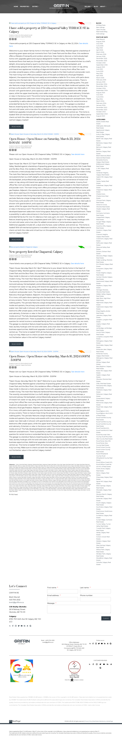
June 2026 (99, 46)
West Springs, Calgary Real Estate (34, 490)
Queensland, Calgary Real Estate (69, 480)
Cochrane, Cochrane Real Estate (83, 468)
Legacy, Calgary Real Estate (58, 475)
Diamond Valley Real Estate (38, 471)
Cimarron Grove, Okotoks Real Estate (55, 468)
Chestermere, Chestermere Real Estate (23, 468)
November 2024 (101, 86)
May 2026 (99, 48)
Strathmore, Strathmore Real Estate (79, 487)
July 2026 (99, 43)
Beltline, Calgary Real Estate (37, 465)
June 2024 (99, 97)
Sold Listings (100, 34)
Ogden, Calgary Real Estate (71, 478)
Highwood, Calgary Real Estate (69, 474)
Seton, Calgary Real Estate (30, 485)
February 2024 (101, 103)
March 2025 (100, 78)
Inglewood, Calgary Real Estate (83, 474)
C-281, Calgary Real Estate (18, 467)
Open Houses (100, 29)
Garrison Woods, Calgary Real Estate (61, 473)
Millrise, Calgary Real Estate (29, 478)
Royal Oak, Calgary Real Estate (15, 481)
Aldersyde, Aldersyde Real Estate (35, 464)
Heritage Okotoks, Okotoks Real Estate (23, 474)
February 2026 (101, 54)
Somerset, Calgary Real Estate (35, 487)
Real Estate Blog (101, 31)
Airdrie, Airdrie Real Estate (21, 464)
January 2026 (100, 56)
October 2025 (101, 63)
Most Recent (100, 39)
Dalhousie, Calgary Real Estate (24, 471)
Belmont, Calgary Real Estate (24, 465)
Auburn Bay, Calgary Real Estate (64, 464)
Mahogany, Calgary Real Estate (34, 477)
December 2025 (101, 58)
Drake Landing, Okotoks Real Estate (81, 471)
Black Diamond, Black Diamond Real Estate (53, 465)
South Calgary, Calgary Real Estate (49, 487)
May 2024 (99, 99)
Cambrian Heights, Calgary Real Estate (32, 467)
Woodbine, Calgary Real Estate (79, 490)
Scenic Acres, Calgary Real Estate (17, 485)
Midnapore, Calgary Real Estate (16, 478)
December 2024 (101, 84)
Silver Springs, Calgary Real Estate (72, 485)
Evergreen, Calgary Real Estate (30, 473)
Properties (24, 6)
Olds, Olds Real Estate (14, 480)
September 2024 (102, 90)
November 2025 (101, 60)
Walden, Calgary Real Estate (21, 490)
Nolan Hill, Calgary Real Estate (57, 478)
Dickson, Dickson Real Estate (50, 471)
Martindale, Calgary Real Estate (48, 477)
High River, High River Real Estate (54, 474)
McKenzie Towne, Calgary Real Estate (79, 477)
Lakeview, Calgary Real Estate (30, 475)
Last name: (84, 588)
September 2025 (102, 65)
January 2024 (100, 105)
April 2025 (99, 75)
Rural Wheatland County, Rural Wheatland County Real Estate (46, 484)
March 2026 (100, 52)
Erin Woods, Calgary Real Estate (16, 473)
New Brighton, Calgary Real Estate (43, 478)
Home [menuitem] (16, 6)
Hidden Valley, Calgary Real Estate (39, 474)
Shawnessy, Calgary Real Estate (43, 485)
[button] (10, 626)
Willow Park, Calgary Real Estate (50, 490)
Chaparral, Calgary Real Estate (23, 36)
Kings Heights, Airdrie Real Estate (16, 475)
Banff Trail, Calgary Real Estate (78, 464)
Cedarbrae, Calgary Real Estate (74, 467)
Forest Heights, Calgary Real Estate (45, 473)
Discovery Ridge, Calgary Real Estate (65, 471)
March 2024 (100, 101)
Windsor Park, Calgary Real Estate (64, 490)
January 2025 (100, 82)
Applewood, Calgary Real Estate (49, 464)
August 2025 (100, 67)
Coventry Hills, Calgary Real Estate (46, 470)
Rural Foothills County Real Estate (56, 481)
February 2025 (101, 80)
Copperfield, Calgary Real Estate (16, 470)
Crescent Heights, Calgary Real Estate (75, 470)
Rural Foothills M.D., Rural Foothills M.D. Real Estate (20, 483)
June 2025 (99, 71)
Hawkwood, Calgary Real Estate (76, 473)
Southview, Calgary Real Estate (64, 487)
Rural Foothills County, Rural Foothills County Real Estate (76, 481)
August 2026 (100, 41)
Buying (35, 6)
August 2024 (100, 92)
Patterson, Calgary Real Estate (54, 480)
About (102, 6)
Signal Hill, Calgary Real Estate (57, 485)
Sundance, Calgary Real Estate (15, 488)
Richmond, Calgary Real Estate (83, 480)
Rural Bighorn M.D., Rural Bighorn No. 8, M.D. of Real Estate (35, 481)
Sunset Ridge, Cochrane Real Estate (31, 488)
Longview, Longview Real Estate (20, 477)
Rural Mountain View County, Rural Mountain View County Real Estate (47, 483)
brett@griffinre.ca (16, 602)
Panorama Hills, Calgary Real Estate (27, 480)
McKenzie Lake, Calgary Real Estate (63, 477)
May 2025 (99, 73)
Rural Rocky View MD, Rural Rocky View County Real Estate (76, 483)
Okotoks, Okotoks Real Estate (83, 478)
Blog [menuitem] (96, 6)
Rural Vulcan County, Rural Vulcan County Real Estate (21, 484)
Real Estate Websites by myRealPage (103, 721)
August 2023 (100, 116)
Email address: (53, 595)
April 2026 (99, 50)
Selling (87, 6)
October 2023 (101, 112)
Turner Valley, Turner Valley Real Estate (47, 488)
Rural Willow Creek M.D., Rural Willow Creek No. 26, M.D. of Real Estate (76, 484)
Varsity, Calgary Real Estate (77, 488)
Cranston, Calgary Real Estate (60, 470)
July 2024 (99, 95)
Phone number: (86, 595)
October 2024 (101, 88)
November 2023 (101, 109)
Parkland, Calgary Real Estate (41, 480)
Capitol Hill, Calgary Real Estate (48, 467)
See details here (77, 154)
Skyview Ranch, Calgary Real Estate (20, 487)
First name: (52, 588)
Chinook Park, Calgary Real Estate (39, 468)
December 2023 (101, 107)
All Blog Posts (100, 25)
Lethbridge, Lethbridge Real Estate (71, 475)
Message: (51, 603)
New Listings (100, 27)
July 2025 (99, 69)
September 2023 (102, 114)
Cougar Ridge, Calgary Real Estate (30, 470)
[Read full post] (50, 24)
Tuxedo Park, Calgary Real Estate (64, 488)
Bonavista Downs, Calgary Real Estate (71, 465)
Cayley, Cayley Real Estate (61, 467)
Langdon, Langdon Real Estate (44, 475)
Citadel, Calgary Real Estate (69, 468)
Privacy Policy (88, 721)
